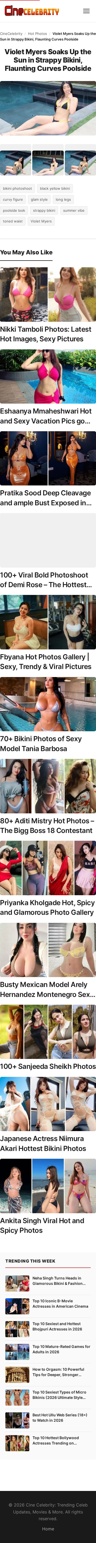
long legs (63, 199)
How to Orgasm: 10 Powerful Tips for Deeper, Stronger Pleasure (58, 1372)
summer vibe (74, 210)
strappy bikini (44, 210)
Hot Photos (37, 33)
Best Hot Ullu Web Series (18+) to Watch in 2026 (60, 1418)
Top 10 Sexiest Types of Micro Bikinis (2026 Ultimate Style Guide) (59, 1395)
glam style (39, 199)
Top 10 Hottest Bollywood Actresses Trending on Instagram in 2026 (56, 1440)
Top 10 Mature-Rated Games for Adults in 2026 (61, 1349)
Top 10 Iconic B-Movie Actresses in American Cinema (60, 1303)
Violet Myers (41, 221)
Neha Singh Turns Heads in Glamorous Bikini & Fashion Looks (58, 1281)
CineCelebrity (11, 33)
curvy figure (13, 199)
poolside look (14, 210)
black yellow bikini (55, 188)
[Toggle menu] (86, 11)
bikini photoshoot (17, 188)
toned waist (13, 221)
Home (48, 1528)
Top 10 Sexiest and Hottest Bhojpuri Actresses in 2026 (57, 1326)
